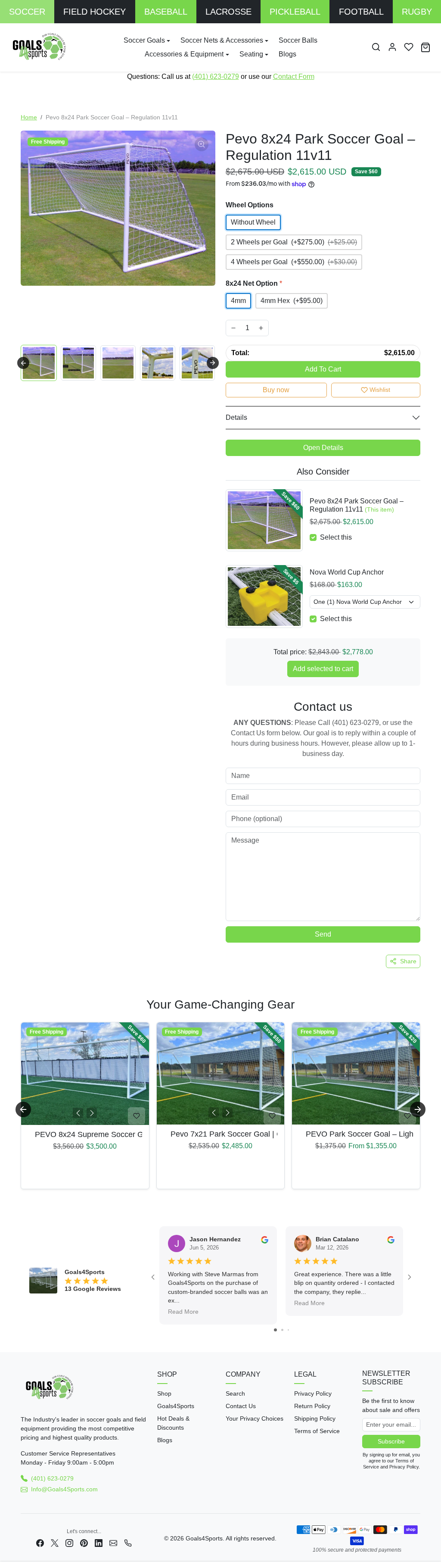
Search (235, 1393)
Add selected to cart (323, 668)
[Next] (92, 1113)
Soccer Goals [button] (144, 40)
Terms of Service (317, 1431)
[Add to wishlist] (136, 1116)
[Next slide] (213, 363)
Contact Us (241, 1406)
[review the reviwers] (264, 1239)
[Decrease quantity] (233, 328)
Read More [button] (183, 1312)
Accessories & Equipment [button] (184, 54)
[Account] (392, 47)
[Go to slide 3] (288, 1330)
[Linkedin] (98, 1543)
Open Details (323, 447)
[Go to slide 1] (275, 1329)
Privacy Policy (313, 1393)
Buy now (276, 390)
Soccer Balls (298, 40)
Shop (164, 1393)
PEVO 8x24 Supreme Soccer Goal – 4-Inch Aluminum (85, 1134)
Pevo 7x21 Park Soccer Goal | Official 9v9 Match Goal (221, 1134)
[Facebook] (40, 1543)
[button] (376, 47)
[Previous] (78, 1113)
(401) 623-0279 (215, 76)
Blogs (287, 54)
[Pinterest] (84, 1543)
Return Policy (312, 1406)
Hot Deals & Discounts (173, 1423)
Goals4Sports (175, 1406)
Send (323, 934)
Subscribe (391, 1441)
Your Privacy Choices (254, 1418)
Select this (336, 537)
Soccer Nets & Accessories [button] (221, 40)
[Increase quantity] (261, 328)
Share (408, 961)
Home (29, 117)
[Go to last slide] (23, 363)
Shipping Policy (314, 1418)
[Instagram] (69, 1543)
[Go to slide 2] (282, 1330)
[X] (54, 1543)
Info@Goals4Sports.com (64, 1489)
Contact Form (293, 76)
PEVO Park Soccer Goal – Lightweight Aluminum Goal (356, 1134)
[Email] (113, 1543)
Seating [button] (251, 54)
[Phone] (128, 1543)
